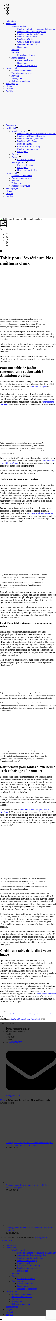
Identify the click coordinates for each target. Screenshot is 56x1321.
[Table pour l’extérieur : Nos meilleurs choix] (0, 219)
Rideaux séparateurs (20, 81)
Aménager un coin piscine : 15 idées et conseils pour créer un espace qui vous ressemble (29, 1143)
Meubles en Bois (24, 39)
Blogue (9, 86)
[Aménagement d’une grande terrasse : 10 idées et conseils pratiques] (31, 1182)
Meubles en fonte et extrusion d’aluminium (36, 29)
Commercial (11, 68)
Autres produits (18, 58)
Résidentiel (11, 23)
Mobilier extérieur (19, 26)
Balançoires (22, 47)
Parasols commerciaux (21, 73)
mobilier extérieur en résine (40, 513)
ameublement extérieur (45, 993)
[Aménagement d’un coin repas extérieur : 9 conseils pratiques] (31, 1225)
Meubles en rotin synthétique (30, 34)
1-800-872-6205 (15, 1042)
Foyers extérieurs (25, 60)
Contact (9, 88)
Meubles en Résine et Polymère (31, 31)
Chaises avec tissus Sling (28, 42)
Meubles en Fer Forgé (27, 36)
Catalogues (11, 21)
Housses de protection (27, 65)
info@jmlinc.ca (13, 1095)
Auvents (15, 49)
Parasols (15, 52)
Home (3, 1100)
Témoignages (12, 83)
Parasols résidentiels (26, 55)
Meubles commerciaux (27, 44)
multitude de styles (38, 386)
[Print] (1, 251)
